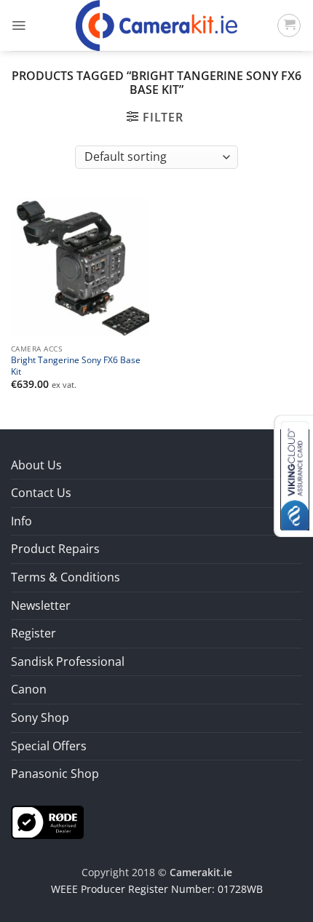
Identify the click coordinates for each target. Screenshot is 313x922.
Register (33, 633)
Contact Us (41, 493)
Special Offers (49, 746)
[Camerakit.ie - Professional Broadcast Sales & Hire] (156, 25)
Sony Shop (40, 718)
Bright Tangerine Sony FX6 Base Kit (75, 365)
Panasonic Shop (55, 774)
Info (21, 521)
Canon (29, 689)
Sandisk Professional (67, 661)
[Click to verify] (47, 821)
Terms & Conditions (65, 577)
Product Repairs (55, 549)
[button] (18, 25)
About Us (36, 465)
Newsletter (41, 605)
